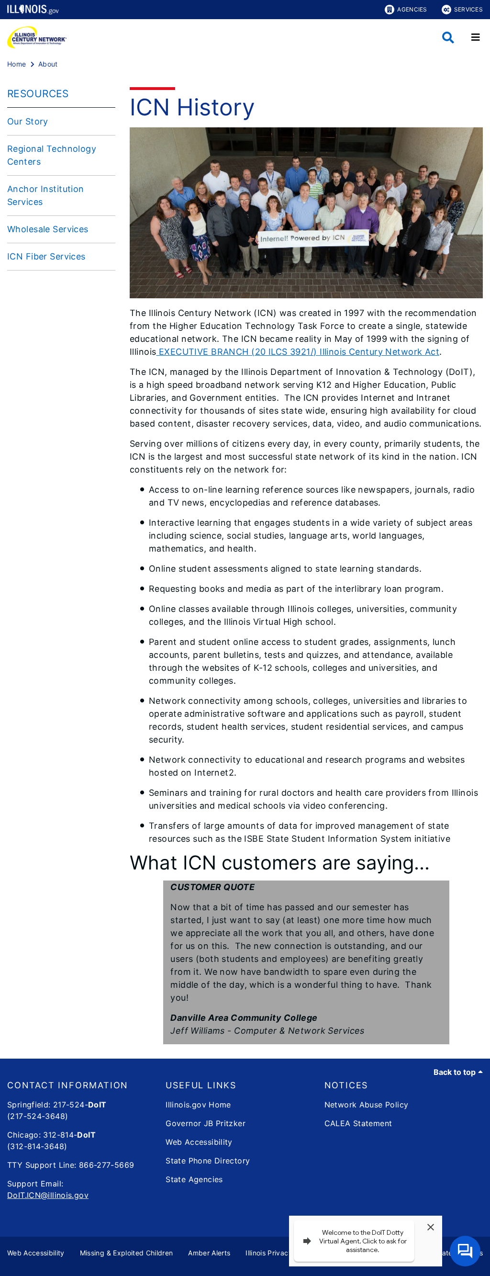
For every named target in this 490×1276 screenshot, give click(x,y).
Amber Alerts (209, 1253)
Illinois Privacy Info (276, 1253)
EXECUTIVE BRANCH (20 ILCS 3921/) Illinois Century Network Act (297, 352)
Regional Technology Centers (51, 155)
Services (468, 9)
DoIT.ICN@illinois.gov (48, 1195)
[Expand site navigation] (475, 37)
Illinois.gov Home (198, 1104)
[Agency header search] (448, 38)
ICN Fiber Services (46, 256)
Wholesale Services (48, 229)
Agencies (412, 9)
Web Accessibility (199, 1142)
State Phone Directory (208, 1160)
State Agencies (194, 1179)
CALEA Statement (358, 1123)
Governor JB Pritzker (205, 1123)
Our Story (27, 121)
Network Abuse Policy (366, 1104)
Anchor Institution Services (45, 195)
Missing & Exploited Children (126, 1253)
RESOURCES (38, 94)
